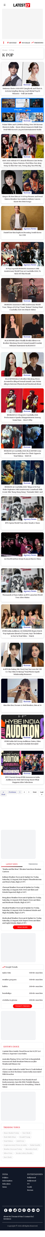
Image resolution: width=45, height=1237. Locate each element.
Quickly (13, 43)
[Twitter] (10, 1210)
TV (28, 1184)
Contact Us (28, 1217)
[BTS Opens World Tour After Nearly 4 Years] (22, 508)
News (4, 1187)
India (5, 1174)
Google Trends (11, 967)
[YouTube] (19, 1210)
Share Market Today (11, 1133)
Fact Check (26, 1133)
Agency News (30, 229)
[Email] (38, 1210)
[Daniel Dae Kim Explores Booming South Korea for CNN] (22, 218)
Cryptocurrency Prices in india (15, 1145)
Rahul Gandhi (35, 1145)
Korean (27, 85)
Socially (25, 43)
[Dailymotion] (15, 1210)
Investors (7, 1219)
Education (6, 1184)
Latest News (12, 864)
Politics (5, 1178)
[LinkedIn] (28, 1210)
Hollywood (31, 1181)
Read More (22, 927)
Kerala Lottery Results (24, 1153)
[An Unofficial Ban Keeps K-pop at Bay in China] (22, 544)
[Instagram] (24, 1210)
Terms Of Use (17, 1217)
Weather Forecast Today (13, 1149)
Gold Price (20, 1141)
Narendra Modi (31, 1149)
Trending (38, 43)
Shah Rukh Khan (10, 1137)
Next (34, 792)
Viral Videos (8, 1141)
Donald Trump (24, 1137)
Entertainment (35, 1174)
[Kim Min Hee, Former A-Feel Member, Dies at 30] (22, 691)
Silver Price (8, 1153)
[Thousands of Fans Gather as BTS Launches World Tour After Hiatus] (22, 580)
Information (7, 1181)
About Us (7, 1217)
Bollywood (31, 1178)
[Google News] (33, 1210)
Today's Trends (22, 1006)
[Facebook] (5, 1210)
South (29, 1187)
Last (41, 793)
